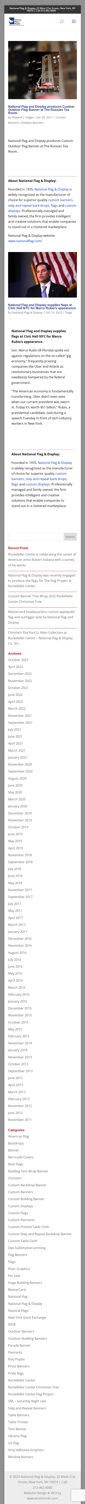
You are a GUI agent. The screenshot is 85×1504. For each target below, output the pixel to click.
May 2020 (15, 792)
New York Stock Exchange (27, 1317)
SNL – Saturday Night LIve (27, 1401)
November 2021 (20, 715)
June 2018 (15, 876)
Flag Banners (17, 1255)
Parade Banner (19, 1345)
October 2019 (18, 827)
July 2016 (14, 959)
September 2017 (20, 897)
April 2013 (15, 1085)
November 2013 (20, 1057)
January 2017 (17, 931)
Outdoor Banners (32, 123)
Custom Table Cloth (22, 1241)
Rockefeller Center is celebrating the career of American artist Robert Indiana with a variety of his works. (42, 559)
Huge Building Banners (25, 1282)
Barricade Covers (21, 1157)
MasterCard (17, 1289)
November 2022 (20, 681)
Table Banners (18, 1415)
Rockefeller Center (21, 1380)
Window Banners (20, 1457)
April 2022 (15, 701)
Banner (13, 1150)
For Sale (14, 1276)
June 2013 (15, 1078)
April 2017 (15, 918)
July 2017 (14, 904)
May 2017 (15, 910)
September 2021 (20, 722)
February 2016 (18, 994)
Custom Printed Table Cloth (28, 1227)
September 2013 (20, 1071)
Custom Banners (20, 1192)
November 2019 (20, 820)
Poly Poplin (16, 1359)
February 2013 (18, 1099)
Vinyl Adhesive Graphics (26, 1450)
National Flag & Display (51, 189)
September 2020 (20, 771)
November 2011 (20, 1120)
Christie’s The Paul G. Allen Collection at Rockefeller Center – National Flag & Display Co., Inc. (40, 637)
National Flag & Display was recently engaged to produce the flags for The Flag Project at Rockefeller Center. (41, 580)
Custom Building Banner (26, 1199)
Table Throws (18, 1422)
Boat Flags (15, 1164)
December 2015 (20, 1008)
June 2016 (15, 966)
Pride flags (16, 1373)
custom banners (60, 200)
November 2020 (20, 764)
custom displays (38, 484)
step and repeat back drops (28, 205)
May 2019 (15, 841)
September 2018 (20, 862)
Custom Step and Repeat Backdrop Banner (40, 1234)
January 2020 (17, 806)
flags (54, 205)
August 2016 (17, 952)
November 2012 (20, 1106)
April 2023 (15, 667)
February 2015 (18, 1036)
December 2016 (20, 938)
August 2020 (17, 778)
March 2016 (17, 987)
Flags (68, 312)
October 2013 (18, 1064)
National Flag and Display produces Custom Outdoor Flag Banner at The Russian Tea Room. (41, 110)
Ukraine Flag (17, 1436)
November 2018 (20, 855)
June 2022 (15, 695)
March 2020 (17, 799)
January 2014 (17, 1050)
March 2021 (17, 750)
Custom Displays (20, 1206)
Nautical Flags (18, 1310)
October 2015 (18, 1022)
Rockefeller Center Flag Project (31, 1394)
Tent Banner (17, 1429)
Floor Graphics (19, 1269)
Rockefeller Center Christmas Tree (33, 1387)
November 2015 (20, 1015)
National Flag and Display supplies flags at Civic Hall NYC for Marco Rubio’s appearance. (42, 306)
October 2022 (18, 688)
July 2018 (14, 869)
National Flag (17, 1296)
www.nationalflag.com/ (25, 241)
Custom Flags (18, 1213)
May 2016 (15, 973)
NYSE (12, 1324)
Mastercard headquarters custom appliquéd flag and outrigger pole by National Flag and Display (41, 617)
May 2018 (15, 883)
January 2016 (17, 1001)
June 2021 (15, 736)
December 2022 (20, 674)
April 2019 (15, 848)
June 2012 (15, 1113)
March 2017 (17, 925)
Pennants (15, 1352)
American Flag (18, 1136)
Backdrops (16, 1143)
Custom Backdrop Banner (27, 1185)
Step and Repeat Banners (27, 1408)
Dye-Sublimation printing (26, 1248)
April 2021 (15, 743)
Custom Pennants (21, 1220)
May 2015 (15, 1029)
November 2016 (20, 945)
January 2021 (17, 757)
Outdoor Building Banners (27, 1338)
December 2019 (20, 813)
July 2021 (14, 729)
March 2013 (17, 1092)
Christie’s (15, 1178)
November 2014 (20, 1043)
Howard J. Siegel (22, 117)
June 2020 (15, 785)
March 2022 (17, 708)
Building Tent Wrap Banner (28, 1171)
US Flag (13, 1443)
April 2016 (15, 980)
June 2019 (15, 834)
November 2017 (20, 890)
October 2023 (18, 660)
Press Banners (19, 1366)
